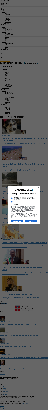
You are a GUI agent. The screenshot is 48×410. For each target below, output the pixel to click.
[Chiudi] (38, 187)
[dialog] (24, 205)
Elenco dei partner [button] (21, 211)
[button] (24, 204)
